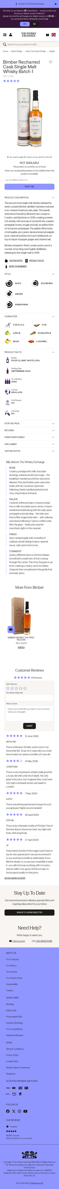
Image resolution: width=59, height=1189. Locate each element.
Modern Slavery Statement (18, 1067)
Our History (11, 965)
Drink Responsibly (15, 437)
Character (11, 316)
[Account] (10, 35)
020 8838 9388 (44, 941)
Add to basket (11, 629)
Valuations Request (14, 1035)
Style (8, 274)
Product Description (17, 197)
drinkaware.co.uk (36, 1183)
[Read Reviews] (19, 80)
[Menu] (5, 35)
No (34, 24)
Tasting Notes (12, 451)
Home (5, 51)
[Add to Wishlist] (50, 62)
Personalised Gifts (14, 1016)
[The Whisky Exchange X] (14, 1111)
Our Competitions (14, 1029)
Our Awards (11, 971)
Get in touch (18, 941)
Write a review (11, 703)
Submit (29, 726)
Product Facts (13, 352)
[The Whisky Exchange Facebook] (8, 1111)
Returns (9, 430)
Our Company (12, 959)
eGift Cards (11, 1010)
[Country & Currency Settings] (53, 35)
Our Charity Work (14, 978)
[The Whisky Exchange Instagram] (19, 1111)
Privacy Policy (12, 1055)
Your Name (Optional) (14, 693)
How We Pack (12, 423)
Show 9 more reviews (15, 878)
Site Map (10, 1004)
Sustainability (12, 984)
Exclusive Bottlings (14, 1023)
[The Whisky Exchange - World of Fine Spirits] (28, 34)
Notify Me (29, 187)
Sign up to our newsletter (29, 912)
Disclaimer (11, 444)
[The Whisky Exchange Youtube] (25, 1111)
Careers (9, 990)
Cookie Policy (12, 1061)
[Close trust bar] (55, 4)
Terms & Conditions (14, 1049)
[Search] (5, 44)
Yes (24, 24)
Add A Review (11, 684)
